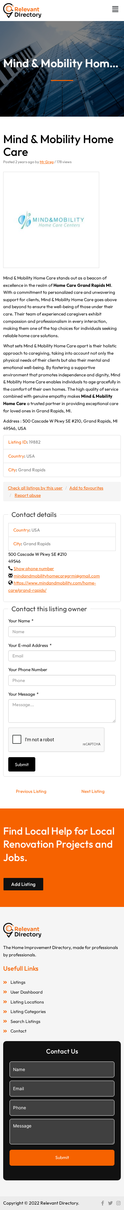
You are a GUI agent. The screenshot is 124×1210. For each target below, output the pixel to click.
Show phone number (34, 568)
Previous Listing (31, 791)
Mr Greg (47, 161)
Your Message (23, 694)
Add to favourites (86, 488)
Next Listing (93, 791)
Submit (22, 764)
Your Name (21, 621)
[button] (115, 9)
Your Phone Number (27, 669)
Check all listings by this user (35, 488)
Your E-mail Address (30, 645)
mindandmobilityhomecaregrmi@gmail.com (57, 576)
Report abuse (28, 495)
